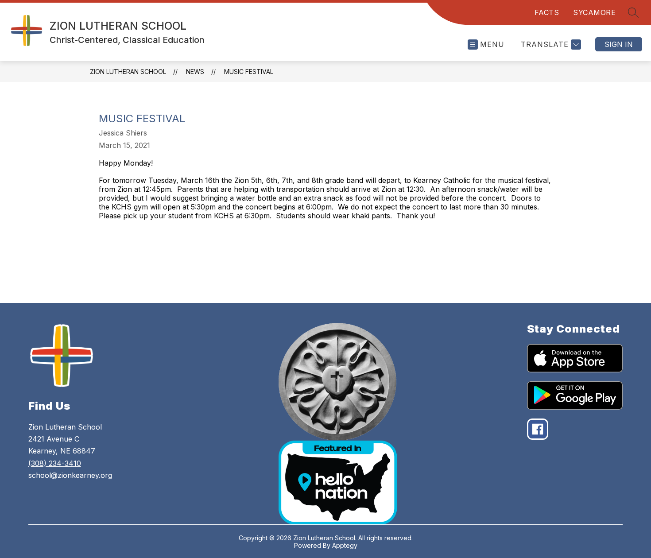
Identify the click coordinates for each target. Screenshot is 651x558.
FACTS (547, 12)
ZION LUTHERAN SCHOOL (128, 71)
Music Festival (248, 71)
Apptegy (344, 545)
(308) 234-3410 (54, 463)
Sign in (618, 44)
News (195, 71)
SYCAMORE (594, 12)
